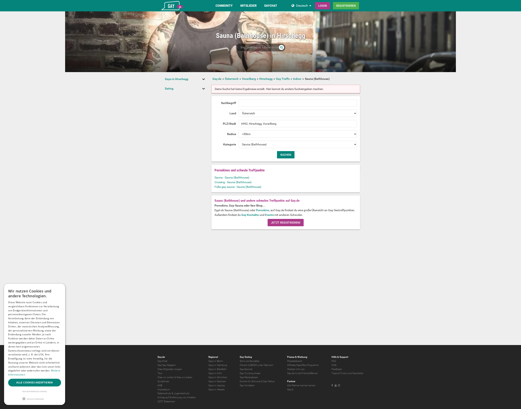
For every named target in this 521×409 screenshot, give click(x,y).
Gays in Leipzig (216, 385)
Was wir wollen (166, 377)
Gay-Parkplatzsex (249, 377)
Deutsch (302, 6)
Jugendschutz (181, 393)
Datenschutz (164, 393)
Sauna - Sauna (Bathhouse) (232, 177)
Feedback (337, 369)
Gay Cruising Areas (250, 373)
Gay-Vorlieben (247, 385)
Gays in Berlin (215, 361)
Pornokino (262, 210)
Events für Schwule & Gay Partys (257, 381)
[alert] (34, 344)
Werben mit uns (295, 369)
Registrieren (346, 5)
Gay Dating (246, 357)
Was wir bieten (184, 377)
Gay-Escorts (246, 369)
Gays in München (217, 377)
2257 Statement (166, 401)
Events (269, 214)
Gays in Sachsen (217, 381)
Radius (231, 134)
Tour (160, 373)
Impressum (164, 389)
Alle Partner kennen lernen (301, 385)
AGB (160, 385)
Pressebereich (294, 361)
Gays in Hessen (216, 389)
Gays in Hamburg (217, 365)
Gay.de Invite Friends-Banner (302, 373)
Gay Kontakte (250, 214)
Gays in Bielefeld (217, 369)
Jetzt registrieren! (285, 222)
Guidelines (163, 381)
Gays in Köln (215, 373)
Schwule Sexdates (249, 361)
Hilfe (334, 365)
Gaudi (290, 389)
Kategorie (229, 144)
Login (322, 5)
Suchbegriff (228, 103)
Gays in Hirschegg (176, 79)
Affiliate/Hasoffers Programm (303, 365)
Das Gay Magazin (167, 365)
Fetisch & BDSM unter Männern (256, 365)
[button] (34, 399)
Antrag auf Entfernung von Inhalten (177, 397)
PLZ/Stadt (229, 123)
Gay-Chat (162, 361)
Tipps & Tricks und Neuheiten (347, 373)
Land (233, 113)
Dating (169, 88)
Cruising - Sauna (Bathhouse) (233, 182)
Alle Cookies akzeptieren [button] (34, 382)
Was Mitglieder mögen (170, 369)
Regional (213, 357)
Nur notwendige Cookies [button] (34, 391)
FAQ (334, 361)
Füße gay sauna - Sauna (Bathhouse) (238, 186)
